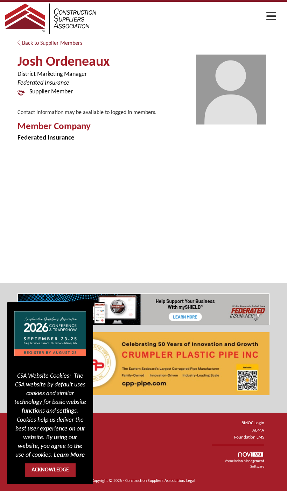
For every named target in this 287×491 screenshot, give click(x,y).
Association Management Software (244, 464)
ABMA (258, 430)
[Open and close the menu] (188, 17)
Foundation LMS (249, 437)
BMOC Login (252, 423)
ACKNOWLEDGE (50, 470)
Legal (190, 481)
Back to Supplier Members (51, 43)
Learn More (69, 455)
